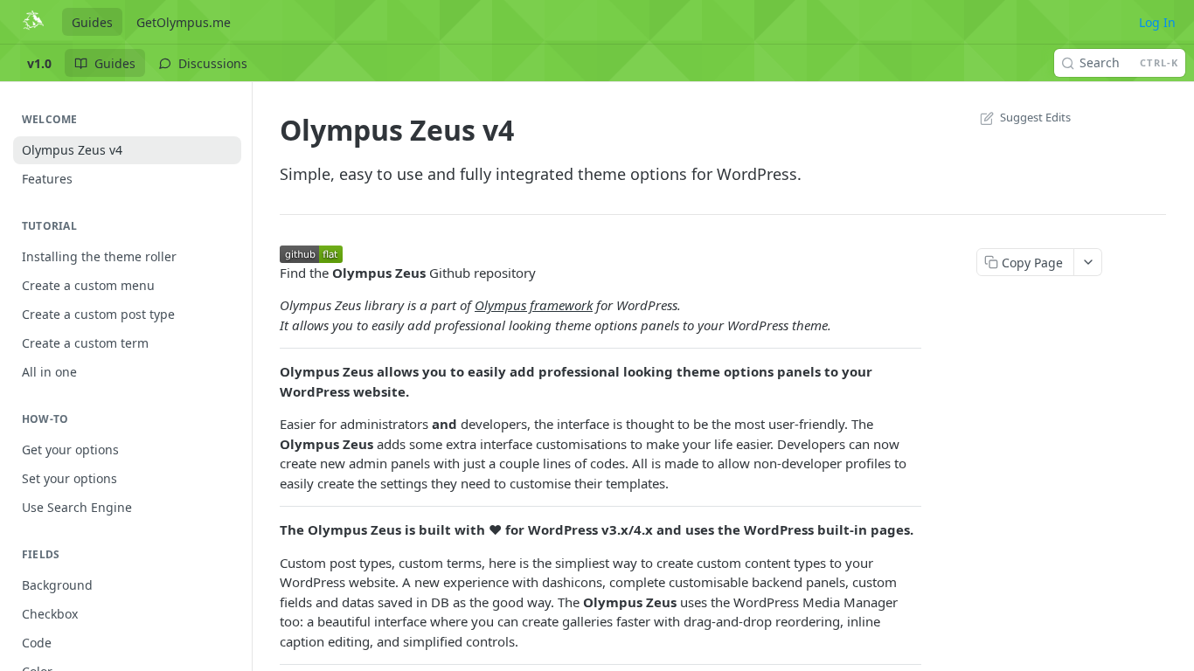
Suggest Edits (1035, 117)
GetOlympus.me (183, 22)
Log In (1157, 22)
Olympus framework (534, 305)
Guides (92, 22)
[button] (311, 252)
